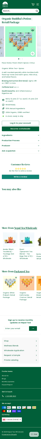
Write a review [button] (20, 177)
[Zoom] (33, 54)
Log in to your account (20, 123)
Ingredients (7, 135)
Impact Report (7, 385)
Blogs (4, 379)
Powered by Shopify (9, 434)
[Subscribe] (33, 328)
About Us (5, 376)
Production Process (11, 140)
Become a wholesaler (20, 128)
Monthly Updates (8, 382)
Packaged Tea (21, 271)
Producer (6, 145)
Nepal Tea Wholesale (25, 228)
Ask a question (8, 151)
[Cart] (33, 4)
